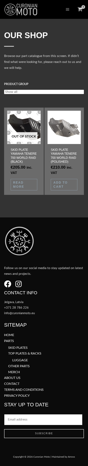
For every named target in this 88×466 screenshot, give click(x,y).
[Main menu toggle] (67, 9)
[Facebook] (7, 284)
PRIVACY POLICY (17, 395)
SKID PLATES (18, 347)
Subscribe (44, 433)
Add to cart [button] (60, 184)
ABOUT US (12, 378)
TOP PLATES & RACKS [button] (24, 353)
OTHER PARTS (19, 366)
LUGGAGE (20, 360)
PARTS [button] (9, 341)
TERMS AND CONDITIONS (24, 389)
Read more (18, 184)
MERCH (14, 372)
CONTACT (11, 383)
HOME (9, 335)
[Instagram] (18, 284)
